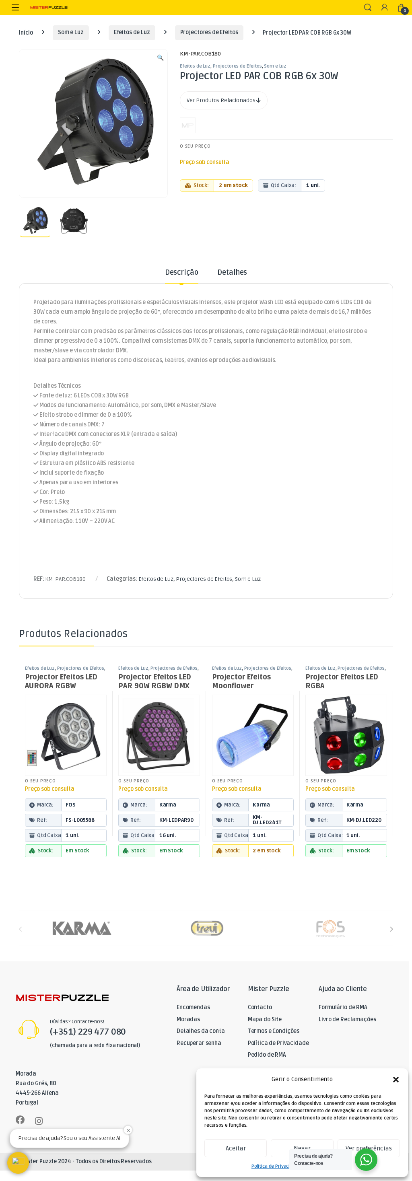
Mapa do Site (265, 1019)
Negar (302, 1148)
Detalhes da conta (201, 1031)
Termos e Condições (273, 1031)
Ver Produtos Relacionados (221, 100)
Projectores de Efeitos (209, 32)
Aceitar (236, 1148)
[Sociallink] (20, 1119)
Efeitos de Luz (132, 32)
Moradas (188, 1019)
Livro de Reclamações (347, 1019)
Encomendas (193, 1007)
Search (367, 7)
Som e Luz (71, 32)
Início (26, 32)
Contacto (260, 1007)
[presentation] (391, 929)
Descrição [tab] (181, 273)
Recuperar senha (199, 1043)
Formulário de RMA (343, 1007)
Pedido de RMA (267, 1054)
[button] (396, 1080)
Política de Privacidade (276, 1166)
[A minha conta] (384, 7)
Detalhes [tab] (232, 273)
